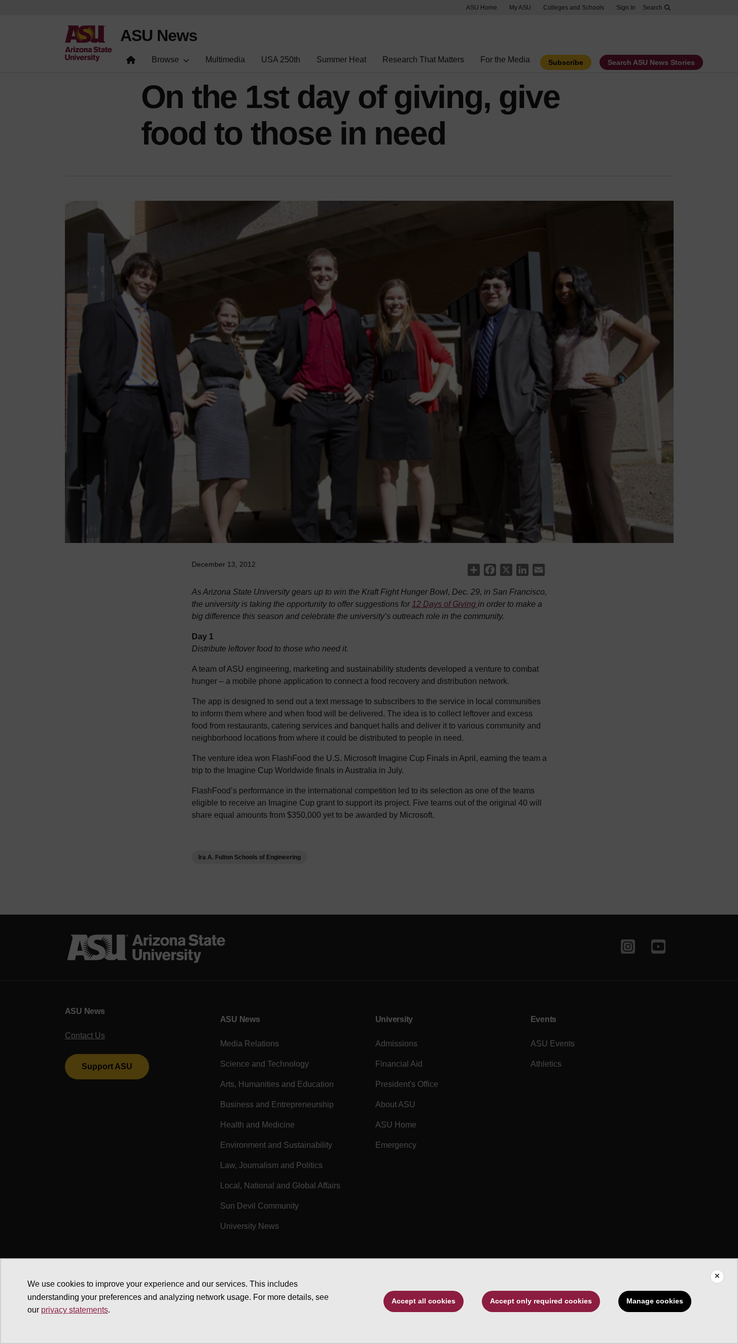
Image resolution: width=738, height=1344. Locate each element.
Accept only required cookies (541, 1301)
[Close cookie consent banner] (717, 1276)
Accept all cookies (423, 1301)
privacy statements (74, 1309)
